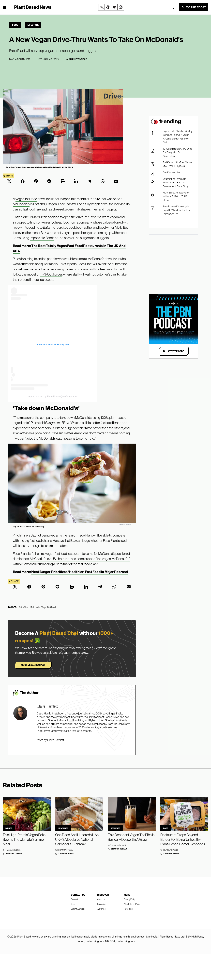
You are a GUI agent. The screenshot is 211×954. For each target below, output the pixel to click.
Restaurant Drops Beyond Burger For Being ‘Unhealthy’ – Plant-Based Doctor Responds (182, 839)
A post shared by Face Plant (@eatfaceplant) (52, 396)
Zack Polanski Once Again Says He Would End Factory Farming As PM (176, 210)
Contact (74, 899)
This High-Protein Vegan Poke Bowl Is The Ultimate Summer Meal (24, 839)
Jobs (73, 904)
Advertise (101, 908)
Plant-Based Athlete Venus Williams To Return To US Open (176, 196)
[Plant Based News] (4, 7)
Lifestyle (33, 25)
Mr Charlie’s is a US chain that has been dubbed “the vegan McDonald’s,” (80, 558)
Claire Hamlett (21, 59)
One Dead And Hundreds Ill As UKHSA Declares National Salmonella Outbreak (77, 839)
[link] (111, 7)
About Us (101, 899)
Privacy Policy (130, 899)
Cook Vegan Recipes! (33, 665)
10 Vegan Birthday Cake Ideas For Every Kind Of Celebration (177, 152)
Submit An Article (78, 908)
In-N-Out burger (51, 274)
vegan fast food (26, 199)
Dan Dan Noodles (171, 172)
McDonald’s (21, 204)
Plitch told (50, 422)
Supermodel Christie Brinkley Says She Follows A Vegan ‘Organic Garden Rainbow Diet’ (177, 137)
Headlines (63, 828)
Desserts (115, 828)
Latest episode (175, 351)
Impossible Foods (42, 238)
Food (15, 25)
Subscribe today (194, 7)
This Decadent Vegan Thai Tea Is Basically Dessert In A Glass (131, 837)
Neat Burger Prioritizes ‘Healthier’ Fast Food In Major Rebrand (79, 572)
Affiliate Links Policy (132, 904)
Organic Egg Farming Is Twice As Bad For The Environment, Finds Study (175, 182)
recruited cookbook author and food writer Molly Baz (92, 227)
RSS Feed (128, 908)
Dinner (8, 828)
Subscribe (101, 904)
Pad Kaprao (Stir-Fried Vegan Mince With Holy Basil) (177, 164)
